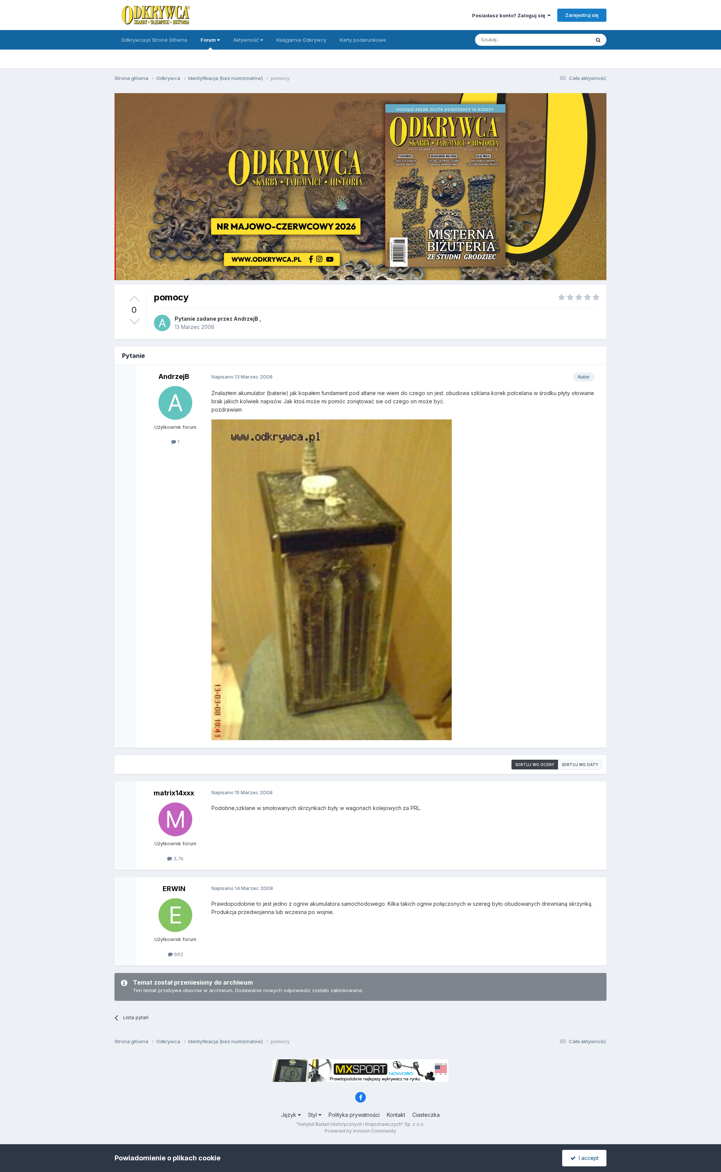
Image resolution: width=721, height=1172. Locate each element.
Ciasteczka (426, 1115)
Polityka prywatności (354, 1115)
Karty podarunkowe (363, 40)
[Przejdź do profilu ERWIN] (175, 915)
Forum (209, 40)
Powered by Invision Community (360, 1131)
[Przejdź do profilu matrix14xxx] (175, 819)
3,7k (178, 858)
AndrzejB (246, 318)
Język (289, 1115)
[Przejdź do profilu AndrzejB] (162, 323)
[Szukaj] (598, 40)
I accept (587, 1158)
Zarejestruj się (582, 15)
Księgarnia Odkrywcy (301, 40)
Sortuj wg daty (580, 764)
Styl (313, 1115)
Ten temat (568, 39)
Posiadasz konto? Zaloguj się (510, 15)
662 (178, 954)
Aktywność (246, 40)
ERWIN (174, 889)
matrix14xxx (174, 793)
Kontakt (396, 1115)
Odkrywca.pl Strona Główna (154, 40)
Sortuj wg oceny (534, 764)
